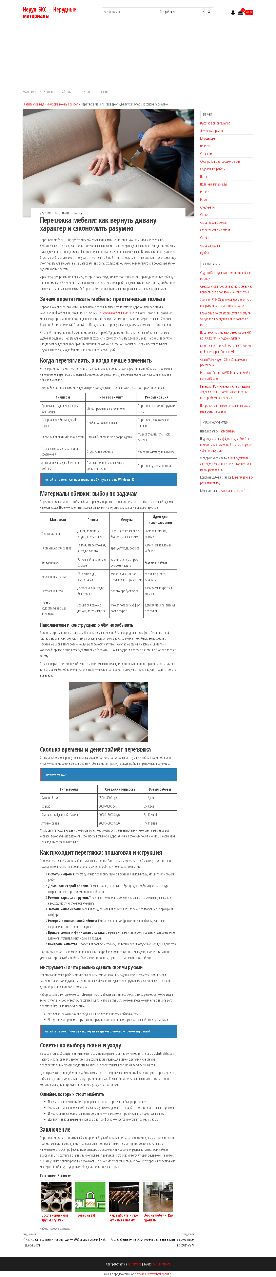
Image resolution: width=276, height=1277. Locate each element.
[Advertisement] (138, 55)
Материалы (30, 92)
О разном (206, 153)
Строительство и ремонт (215, 230)
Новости (102, 92)
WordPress (134, 1264)
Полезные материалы (60, 1229)
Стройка (205, 237)
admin (66, 213)
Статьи (85, 92)
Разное (204, 191)
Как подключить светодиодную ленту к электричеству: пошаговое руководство (226, 464)
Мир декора (207, 138)
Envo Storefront (160, 1264)
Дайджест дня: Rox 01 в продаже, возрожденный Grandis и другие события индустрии (226, 444)
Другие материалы (211, 130)
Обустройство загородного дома (220, 161)
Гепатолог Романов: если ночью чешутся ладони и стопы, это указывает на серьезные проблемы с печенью (225, 392)
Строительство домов (213, 222)
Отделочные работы (212, 169)
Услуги (48, 92)
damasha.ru (142, 1274)
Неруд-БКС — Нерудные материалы (49, 12)
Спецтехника (208, 207)
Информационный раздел (62, 104)
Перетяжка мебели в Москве (116, 312)
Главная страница (33, 104)
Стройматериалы (210, 245)
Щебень (205, 252)
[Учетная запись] (233, 12)
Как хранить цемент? (233, 490)
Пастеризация (227, 431)
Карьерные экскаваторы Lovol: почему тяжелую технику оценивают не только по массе (225, 319)
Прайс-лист (67, 92)
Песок (204, 176)
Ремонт (204, 199)
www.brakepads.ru (161, 1274)
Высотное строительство (215, 123)
